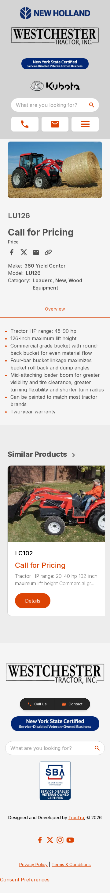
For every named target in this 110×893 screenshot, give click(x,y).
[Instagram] (60, 840)
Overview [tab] (55, 308)
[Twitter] (50, 840)
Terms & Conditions (71, 864)
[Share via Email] (36, 252)
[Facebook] (40, 840)
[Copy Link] (48, 252)
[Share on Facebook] (11, 252)
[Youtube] (70, 840)
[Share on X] (24, 252)
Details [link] (32, 601)
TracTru (76, 817)
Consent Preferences (25, 880)
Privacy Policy (33, 864)
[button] (25, 124)
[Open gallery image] (55, 170)
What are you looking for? (46, 105)
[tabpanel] (55, 171)
